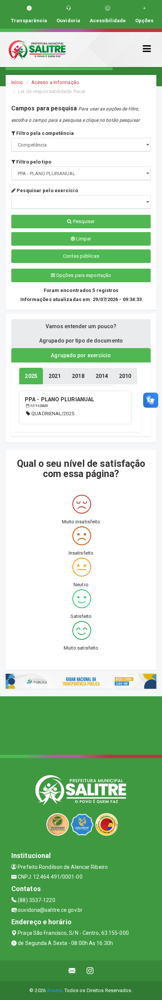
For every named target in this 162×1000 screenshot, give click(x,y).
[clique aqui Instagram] (90, 970)
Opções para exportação (83, 275)
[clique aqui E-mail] (72, 970)
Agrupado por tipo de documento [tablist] (81, 341)
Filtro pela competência (44, 133)
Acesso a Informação (55, 82)
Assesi (54, 990)
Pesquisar (83, 221)
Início (17, 82)
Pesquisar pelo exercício (46, 190)
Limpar (83, 239)
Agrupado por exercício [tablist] (81, 355)
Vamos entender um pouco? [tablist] (81, 326)
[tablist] (31, 376)
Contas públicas (81, 256)
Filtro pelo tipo (33, 162)
